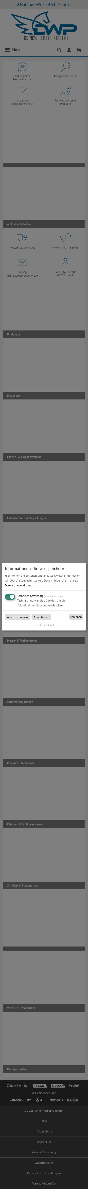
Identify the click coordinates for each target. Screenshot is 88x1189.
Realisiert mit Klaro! (44, 625)
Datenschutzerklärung (18, 585)
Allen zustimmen (17, 617)
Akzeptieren (41, 617)
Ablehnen (76, 617)
